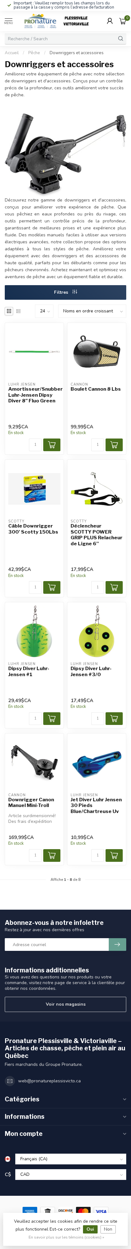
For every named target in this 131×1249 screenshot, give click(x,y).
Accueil (12, 53)
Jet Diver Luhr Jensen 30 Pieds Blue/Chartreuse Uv (96, 805)
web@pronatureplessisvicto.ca (49, 1081)
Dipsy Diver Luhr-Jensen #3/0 (91, 671)
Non (108, 1229)
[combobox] (60, 38)
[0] (122, 21)
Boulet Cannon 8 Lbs (96, 389)
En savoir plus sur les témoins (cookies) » (66, 1237)
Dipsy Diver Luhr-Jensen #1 (28, 671)
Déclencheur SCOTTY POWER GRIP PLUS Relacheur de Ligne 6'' (96, 534)
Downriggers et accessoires (77, 53)
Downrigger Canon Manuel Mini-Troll (31, 802)
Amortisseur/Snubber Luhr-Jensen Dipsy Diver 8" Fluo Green (34, 395)
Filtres (61, 292)
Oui (90, 1229)
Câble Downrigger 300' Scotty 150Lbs (33, 529)
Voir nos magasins (66, 1004)
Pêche (34, 53)
